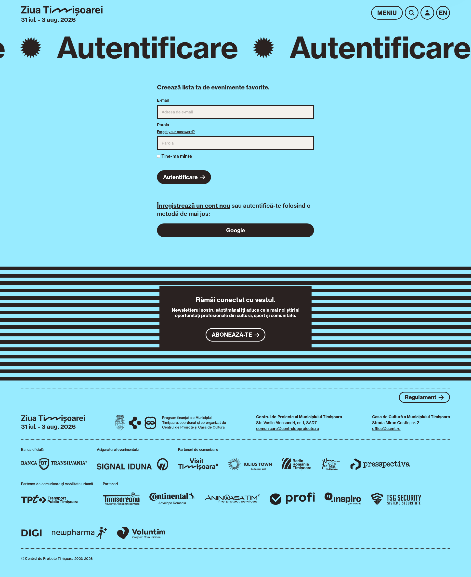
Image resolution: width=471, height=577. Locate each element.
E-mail (163, 100)
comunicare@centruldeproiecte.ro (287, 428)
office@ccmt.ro (386, 428)
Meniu (387, 12)
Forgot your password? (176, 132)
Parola (163, 124)
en (443, 12)
